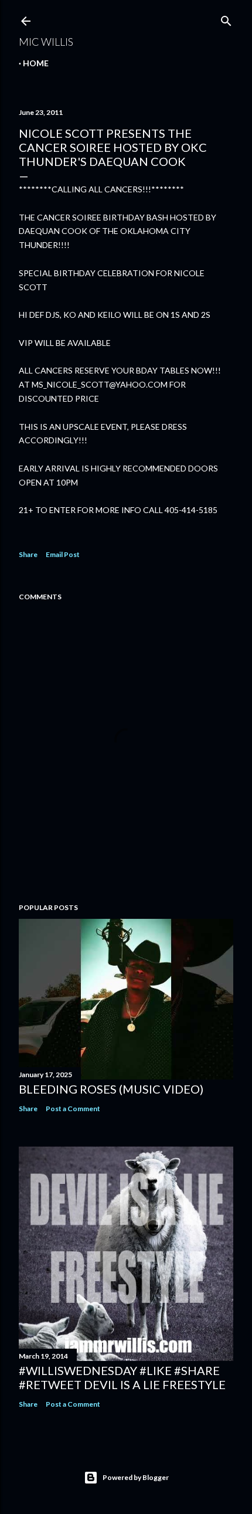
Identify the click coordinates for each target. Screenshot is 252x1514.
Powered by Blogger (136, 1477)
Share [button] (28, 554)
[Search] (226, 18)
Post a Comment (73, 1108)
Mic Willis (46, 41)
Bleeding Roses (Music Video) (111, 1089)
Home (36, 63)
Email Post (63, 554)
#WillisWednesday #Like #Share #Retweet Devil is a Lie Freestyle (122, 1377)
